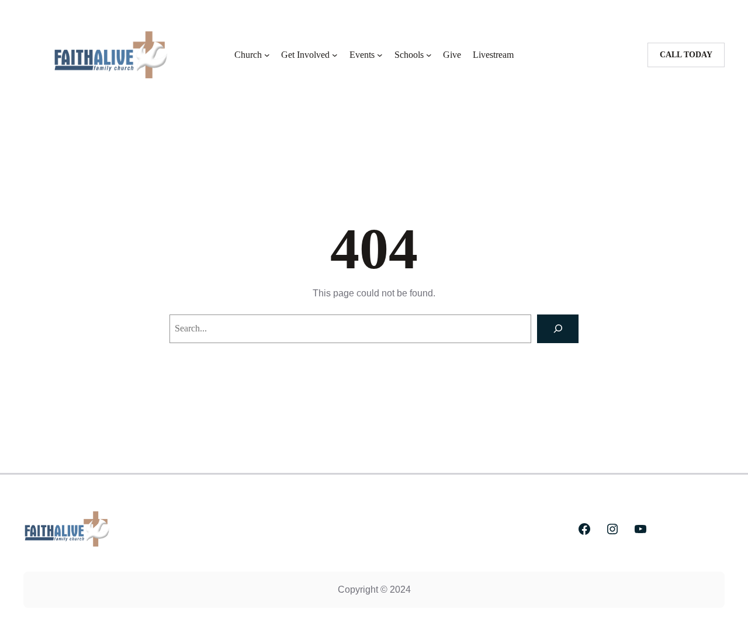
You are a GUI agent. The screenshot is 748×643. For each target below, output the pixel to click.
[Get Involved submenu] (335, 55)
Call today (686, 54)
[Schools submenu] (429, 55)
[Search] (558, 328)
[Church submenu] (267, 55)
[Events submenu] (380, 55)
